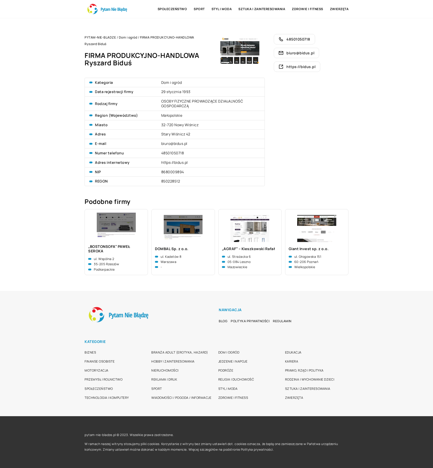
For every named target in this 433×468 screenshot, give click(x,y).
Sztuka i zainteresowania (261, 9)
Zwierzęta (339, 9)
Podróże (225, 370)
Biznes (90, 352)
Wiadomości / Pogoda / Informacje (181, 397)
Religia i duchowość (236, 379)
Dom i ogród (171, 82)
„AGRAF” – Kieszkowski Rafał (248, 249)
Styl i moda (222, 9)
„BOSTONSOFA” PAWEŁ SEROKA (109, 249)
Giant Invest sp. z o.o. (309, 249)
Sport (199, 9)
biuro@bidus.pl (174, 143)
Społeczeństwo (172, 9)
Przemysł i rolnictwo (103, 379)
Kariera (291, 361)
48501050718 (172, 153)
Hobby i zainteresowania (173, 361)
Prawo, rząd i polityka (304, 370)
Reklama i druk (164, 379)
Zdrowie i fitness (307, 9)
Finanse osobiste (100, 361)
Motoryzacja (96, 370)
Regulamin (282, 321)
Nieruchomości (165, 370)
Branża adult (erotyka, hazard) (179, 352)
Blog (223, 321)
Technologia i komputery (107, 397)
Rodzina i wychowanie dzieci (309, 379)
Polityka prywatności (250, 321)
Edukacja (293, 352)
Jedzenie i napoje (233, 361)
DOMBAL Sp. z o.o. (172, 249)
